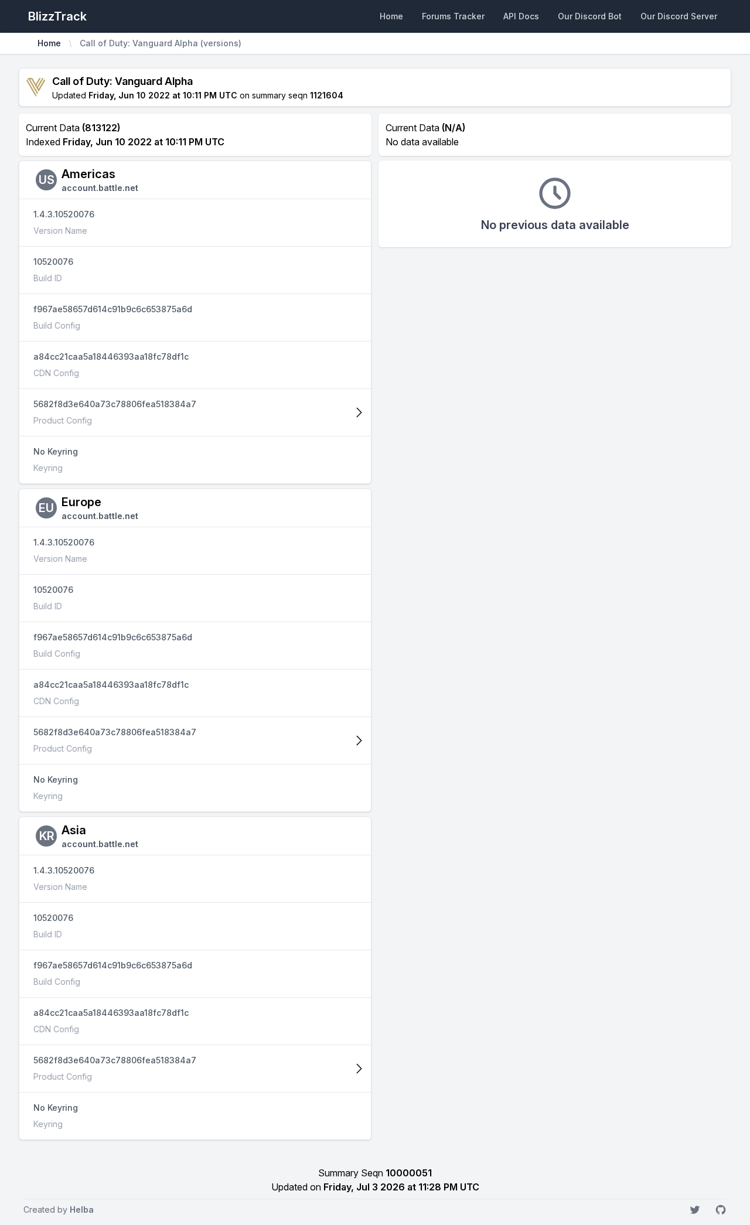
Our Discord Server (678, 16)
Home (391, 16)
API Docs (521, 16)
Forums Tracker (453, 16)
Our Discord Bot (590, 16)
